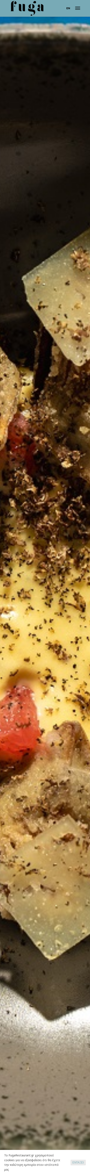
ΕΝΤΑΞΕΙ (78, 1162)
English (68, 8)
